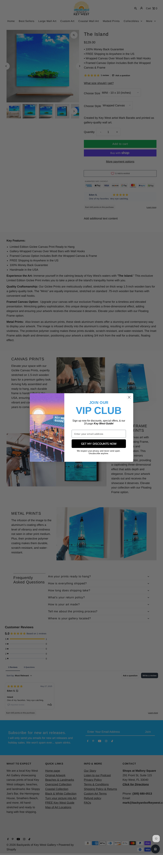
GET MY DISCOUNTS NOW (99, 443)
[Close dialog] (129, 397)
